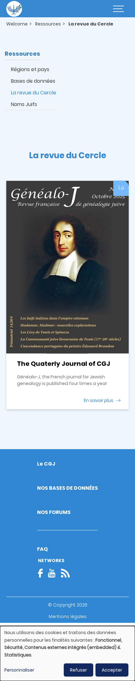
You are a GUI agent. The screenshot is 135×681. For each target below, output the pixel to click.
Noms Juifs (24, 104)
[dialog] (67, 653)
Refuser (78, 670)
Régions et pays (30, 69)
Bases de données (33, 81)
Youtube (51, 573)
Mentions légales (68, 616)
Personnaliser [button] (19, 670)
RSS (65, 573)
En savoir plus (98, 400)
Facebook (42, 573)
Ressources (48, 24)
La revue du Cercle (33, 92)
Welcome (17, 24)
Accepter (112, 670)
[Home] (14, 9)
